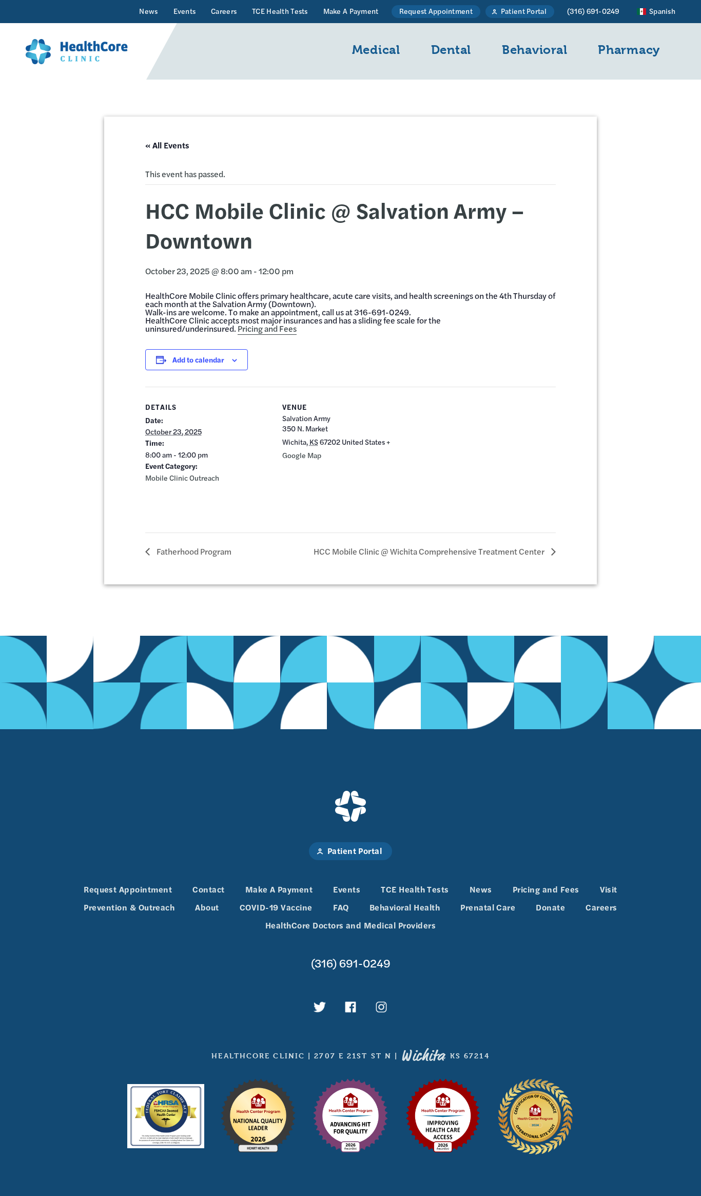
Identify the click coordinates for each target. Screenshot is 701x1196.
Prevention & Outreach (129, 907)
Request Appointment (436, 11)
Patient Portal (524, 11)
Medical (376, 50)
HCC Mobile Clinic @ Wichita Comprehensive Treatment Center (430, 551)
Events (184, 11)
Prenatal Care (487, 907)
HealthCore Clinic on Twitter (319, 1007)
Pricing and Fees (267, 328)
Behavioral (534, 50)
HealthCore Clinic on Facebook (350, 1007)
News (148, 11)
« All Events (167, 145)
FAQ (341, 907)
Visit (608, 889)
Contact (208, 889)
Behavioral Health (404, 907)
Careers (224, 11)
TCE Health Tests (279, 11)
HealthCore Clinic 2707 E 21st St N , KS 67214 (350, 1055)
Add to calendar (198, 359)
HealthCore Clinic (77, 51)
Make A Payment (351, 11)
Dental (451, 50)
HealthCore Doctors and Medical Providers (350, 925)
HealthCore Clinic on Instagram (381, 1007)
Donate (550, 907)
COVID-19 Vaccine (276, 907)
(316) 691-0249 (593, 11)
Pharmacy (629, 50)
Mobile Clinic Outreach (182, 477)
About (207, 907)
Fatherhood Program (193, 551)
